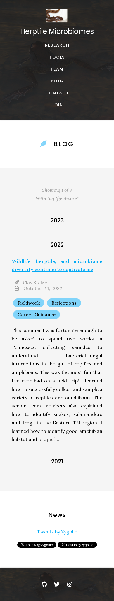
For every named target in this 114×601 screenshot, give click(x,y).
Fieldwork (29, 303)
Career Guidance (37, 314)
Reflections (64, 303)
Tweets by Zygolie (57, 532)
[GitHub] (44, 584)
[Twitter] (57, 584)
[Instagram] (69, 584)
